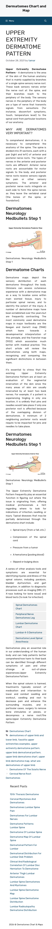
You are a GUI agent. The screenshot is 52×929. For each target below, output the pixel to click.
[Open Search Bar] (45, 21)
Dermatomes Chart (20, 731)
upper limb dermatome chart (21, 756)
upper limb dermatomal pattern (23, 752)
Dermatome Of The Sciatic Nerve (28, 769)
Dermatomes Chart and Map (26, 8)
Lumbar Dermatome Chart (27, 625)
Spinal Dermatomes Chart (26, 607)
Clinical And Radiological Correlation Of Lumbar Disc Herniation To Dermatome (25, 865)
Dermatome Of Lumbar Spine (26, 832)
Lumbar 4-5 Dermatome (29, 632)
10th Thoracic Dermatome (24, 794)
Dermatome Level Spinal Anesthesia (29, 640)
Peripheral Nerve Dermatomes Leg (25, 616)
